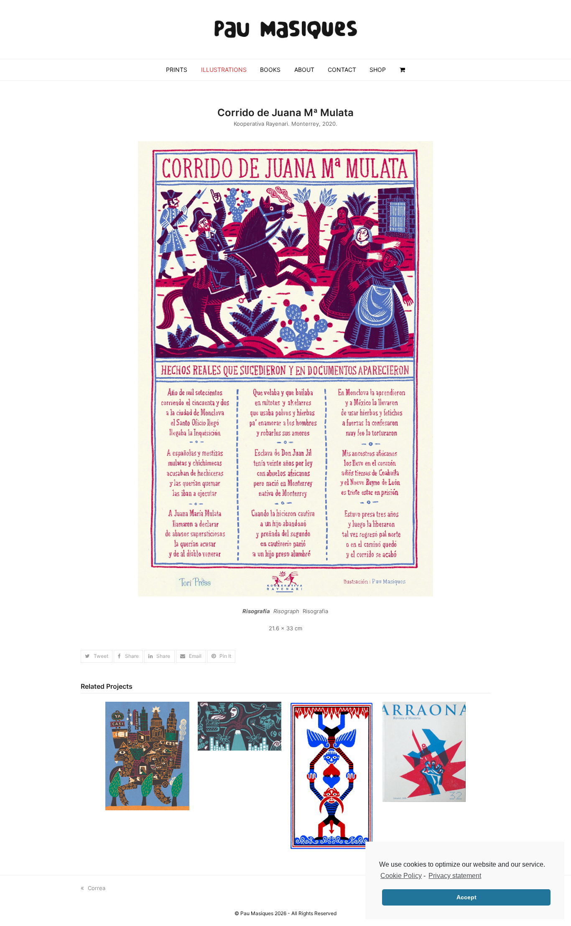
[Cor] (332, 775)
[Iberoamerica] (147, 755)
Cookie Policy (401, 875)
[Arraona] (424, 751)
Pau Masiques (256, 913)
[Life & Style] (240, 725)
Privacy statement (454, 875)
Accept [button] (466, 897)
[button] (96, 656)
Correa (96, 888)
